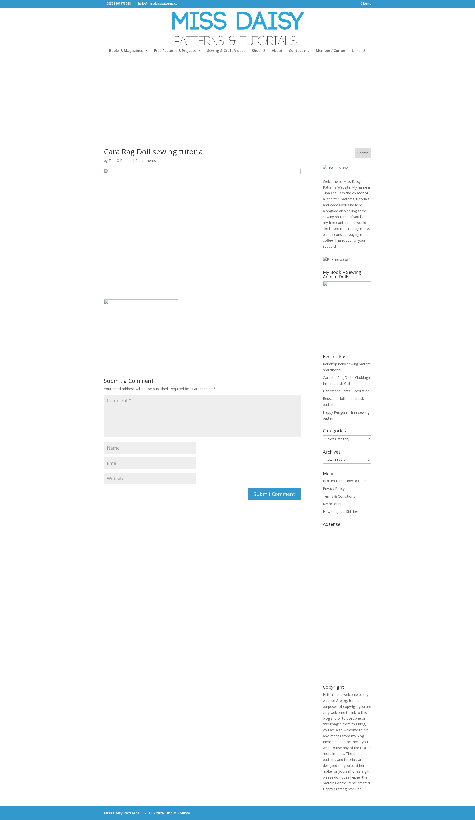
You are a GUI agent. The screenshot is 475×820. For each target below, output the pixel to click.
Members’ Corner (330, 51)
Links (356, 51)
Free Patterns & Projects (175, 51)
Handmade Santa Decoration (346, 391)
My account (332, 504)
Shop (256, 51)
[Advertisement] (237, 96)
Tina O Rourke (120, 160)
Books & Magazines (126, 51)
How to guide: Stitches (341, 511)
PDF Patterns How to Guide (345, 480)
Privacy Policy (334, 488)
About (277, 51)
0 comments (146, 160)
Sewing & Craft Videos (226, 51)
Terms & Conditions (339, 496)
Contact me (299, 51)
